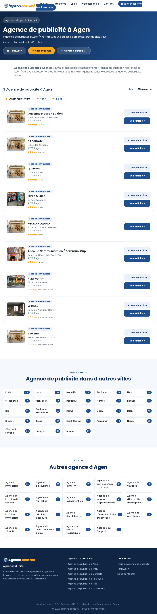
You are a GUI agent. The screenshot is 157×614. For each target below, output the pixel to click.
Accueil (44, 3)
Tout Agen (16, 50)
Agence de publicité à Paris (83, 564)
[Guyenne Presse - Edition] (16, 116)
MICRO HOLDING (39, 223)
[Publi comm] (16, 281)
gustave (34, 168)
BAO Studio (35, 141)
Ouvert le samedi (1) (75, 50)
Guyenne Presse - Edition (45, 113)
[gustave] (16, 171)
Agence (22, 5)
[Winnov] (16, 309)
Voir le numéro (139, 112)
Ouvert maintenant (19, 98)
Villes (74, 3)
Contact (108, 3)
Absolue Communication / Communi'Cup (57, 251)
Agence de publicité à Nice (82, 583)
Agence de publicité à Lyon (83, 568)
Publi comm (36, 278)
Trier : (132, 89)
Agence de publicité (24, 42)
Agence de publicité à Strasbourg (86, 588)
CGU (57, 604)
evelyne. (33, 333)
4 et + (43, 98)
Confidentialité (68, 604)
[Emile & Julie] (16, 199)
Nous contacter (126, 573)
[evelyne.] (16, 336)
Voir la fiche (136, 120)
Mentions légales (45, 604)
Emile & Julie (36, 196)
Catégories (59, 3)
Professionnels (90, 3)
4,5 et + (60, 98)
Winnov (33, 306)
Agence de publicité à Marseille (85, 573)
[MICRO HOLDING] (16, 226)
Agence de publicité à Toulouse (85, 578)
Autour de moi (43, 50)
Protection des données (89, 604)
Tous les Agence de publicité (133, 564)
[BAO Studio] (16, 144)
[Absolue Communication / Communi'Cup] (16, 254)
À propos (106, 604)
